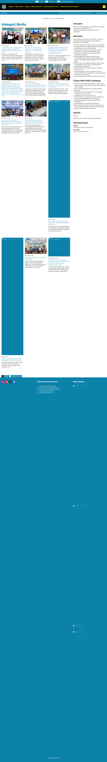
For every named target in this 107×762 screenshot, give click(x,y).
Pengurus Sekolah (36, 6)
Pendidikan (10, 29)
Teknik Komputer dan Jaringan (69, 6)
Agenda (27, 6)
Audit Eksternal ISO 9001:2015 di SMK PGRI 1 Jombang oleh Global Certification (58, 85)
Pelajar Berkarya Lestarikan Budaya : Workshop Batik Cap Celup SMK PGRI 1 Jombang (34, 121)
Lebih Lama (17, 376)
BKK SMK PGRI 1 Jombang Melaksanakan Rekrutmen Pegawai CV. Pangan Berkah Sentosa (34, 50)
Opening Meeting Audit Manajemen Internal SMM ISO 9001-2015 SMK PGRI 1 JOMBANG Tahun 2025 (12, 122)
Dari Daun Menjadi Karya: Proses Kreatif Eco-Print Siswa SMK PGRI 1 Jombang (59, 223)
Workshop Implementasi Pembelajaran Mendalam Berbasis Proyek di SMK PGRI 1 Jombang (35, 85)
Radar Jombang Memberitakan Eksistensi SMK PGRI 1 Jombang (12, 359)
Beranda (11, 6)
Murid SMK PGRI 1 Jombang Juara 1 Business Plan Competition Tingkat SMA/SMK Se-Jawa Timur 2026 (12, 50)
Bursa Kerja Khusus (35, 29)
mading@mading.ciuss (67, 1)
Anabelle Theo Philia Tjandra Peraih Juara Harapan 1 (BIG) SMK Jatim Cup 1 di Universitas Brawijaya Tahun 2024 (58, 262)
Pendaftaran (19, 6)
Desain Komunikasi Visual (51, 6)
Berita (4, 29)
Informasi (9, 65)
